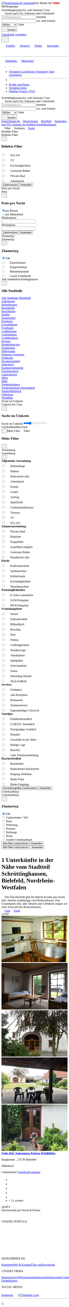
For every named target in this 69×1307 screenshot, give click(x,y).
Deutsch (24, 45)
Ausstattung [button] (8, 453)
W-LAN (15, 155)
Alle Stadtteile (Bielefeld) (16, 298)
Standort (41, 16)
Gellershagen (9, 334)
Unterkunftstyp (10, 791)
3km (7, 427)
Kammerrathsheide (12, 367)
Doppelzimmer (18, 267)
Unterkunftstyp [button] (10, 795)
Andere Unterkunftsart (19, 839)
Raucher (15, 750)
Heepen (5, 341)
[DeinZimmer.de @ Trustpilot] (28, 1295)
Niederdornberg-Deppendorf (18, 387)
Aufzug (14, 497)
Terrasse (15, 512)
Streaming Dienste (21, 676)
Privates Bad (17, 175)
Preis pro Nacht (10, 188)
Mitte (4, 381)
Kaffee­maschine (19, 565)
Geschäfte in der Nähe (23, 739)
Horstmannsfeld (10, 361)
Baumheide (8, 308)
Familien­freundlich (21, 719)
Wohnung (11, 824)
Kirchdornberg (10, 371)
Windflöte (7, 397)
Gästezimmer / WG (17, 817)
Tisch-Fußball (18, 681)
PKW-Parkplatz (19, 605)
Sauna (13, 670)
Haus (9, 821)
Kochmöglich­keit (20, 165)
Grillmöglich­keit (19, 645)
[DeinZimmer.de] (20, 1235)
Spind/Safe (16, 502)
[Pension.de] (15, 1252)
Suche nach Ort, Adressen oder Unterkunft (29, 13)
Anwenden (36, 843)
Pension (10, 828)
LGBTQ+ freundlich (22, 724)
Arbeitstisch (17, 181)
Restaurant (16, 700)
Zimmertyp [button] (7, 239)
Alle (7, 258)
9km (18, 427)
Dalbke (5, 314)
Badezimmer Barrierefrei (24, 768)
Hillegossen (8, 351)
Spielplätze (16, 660)
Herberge (11, 832)
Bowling (15, 629)
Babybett (15, 536)
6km (13, 427)
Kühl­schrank (17, 576)
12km (24, 427)
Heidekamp (8, 347)
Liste (7, 910)
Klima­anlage (17, 466)
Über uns (36, 1264)
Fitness (14, 639)
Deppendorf (8, 317)
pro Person (11, 210)
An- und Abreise (45, 20)
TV (12, 160)
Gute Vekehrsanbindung (24, 755)
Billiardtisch (17, 624)
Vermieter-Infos (18, 87)
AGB (17, 1277)
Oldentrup (7, 394)
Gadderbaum (9, 331)
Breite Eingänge (19, 784)
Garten (14, 491)
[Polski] (12, 65)
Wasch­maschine (19, 586)
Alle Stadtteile (9, 279)
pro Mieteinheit (14, 214)
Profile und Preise (19, 84)
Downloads (48, 1264)
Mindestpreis (8, 217)
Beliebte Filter (9, 131)
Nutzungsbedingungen (34, 1277)
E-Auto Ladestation (21, 595)
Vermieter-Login (18, 71)
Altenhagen (8, 301)
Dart (12, 634)
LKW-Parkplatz (19, 600)
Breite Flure (17, 779)
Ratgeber (6, 1264)
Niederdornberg (10, 384)
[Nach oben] (3, 1215)
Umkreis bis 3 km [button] (11, 404)
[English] (3, 65)
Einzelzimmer (18, 262)
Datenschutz (54, 1277)
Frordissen (7, 327)
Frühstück (16, 689)
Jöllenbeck (7, 364)
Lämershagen (9, 374)
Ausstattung (8, 450)
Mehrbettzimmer (19, 271)
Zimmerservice (19, 705)
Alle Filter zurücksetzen (15, 843)
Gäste (20, 24)
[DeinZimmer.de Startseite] (17, 3)
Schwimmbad (18, 665)
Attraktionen (17, 655)
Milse (4, 377)
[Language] (5, 39)
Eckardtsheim (9, 324)
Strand (14, 614)
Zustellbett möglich (21, 547)
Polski (38, 45)
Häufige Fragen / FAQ (22, 91)
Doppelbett (16, 541)
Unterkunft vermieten (13, 34)
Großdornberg (9, 337)
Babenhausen (9, 304)
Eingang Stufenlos (21, 774)
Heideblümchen (10, 344)
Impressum (7, 1277)
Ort (3, 427)
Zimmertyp (7, 236)
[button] (6, 53)
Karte (31, 128)
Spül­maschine (18, 571)
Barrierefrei (17, 763)
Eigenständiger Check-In (24, 710)
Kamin (14, 486)
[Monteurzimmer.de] (20, 1245)
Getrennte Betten (20, 170)
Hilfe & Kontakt (21, 1264)
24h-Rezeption (18, 694)
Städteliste (11, 60)
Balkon (14, 471)
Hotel (9, 836)
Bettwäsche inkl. (20, 476)
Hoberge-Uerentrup (12, 354)
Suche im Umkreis (12, 401)
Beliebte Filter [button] (9, 134)
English (10, 45)
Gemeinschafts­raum (21, 507)
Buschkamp (8, 311)
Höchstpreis (8, 224)
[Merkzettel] (28, 34)
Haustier (15, 734)
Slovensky (53, 45)
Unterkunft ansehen (28, 1172)
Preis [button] (4, 191)
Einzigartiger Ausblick (23, 729)
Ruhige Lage (17, 744)
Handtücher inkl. (20, 557)
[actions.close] (4, 139)
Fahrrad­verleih (18, 619)
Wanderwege (18, 650)
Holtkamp (7, 357)
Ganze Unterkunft (20, 276)
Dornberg (7, 321)
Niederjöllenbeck (11, 391)
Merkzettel (27, 60)
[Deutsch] (7, 65)
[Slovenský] (16, 65)
